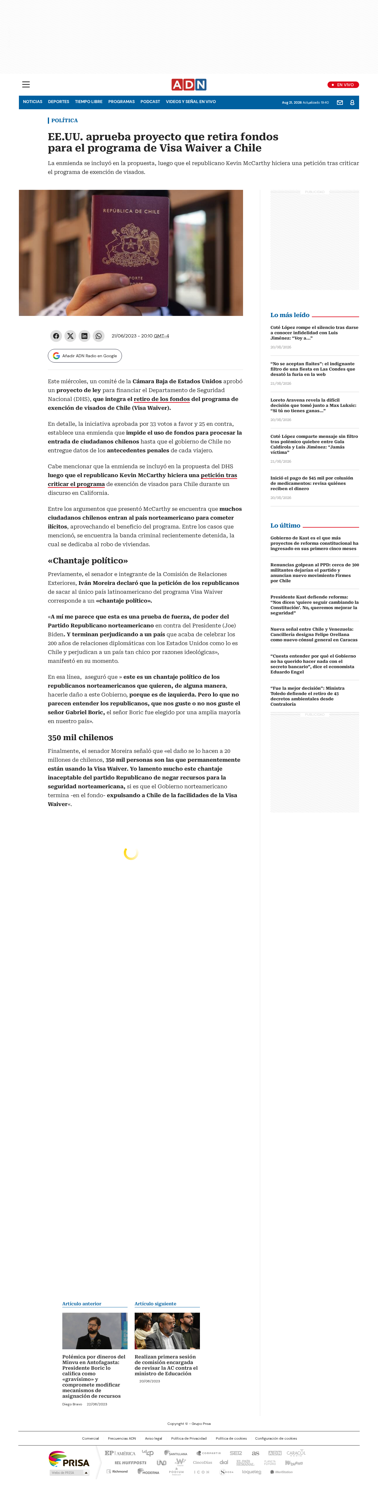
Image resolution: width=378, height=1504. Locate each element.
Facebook (56, 336)
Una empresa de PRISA (69, 1458)
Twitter (70, 336)
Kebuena (293, 1462)
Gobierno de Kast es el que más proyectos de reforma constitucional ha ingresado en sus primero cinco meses (315, 543)
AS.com (254, 1452)
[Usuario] (352, 102)
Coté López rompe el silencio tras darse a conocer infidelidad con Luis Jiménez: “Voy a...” (315, 332)
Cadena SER (234, 1452)
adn (274, 1452)
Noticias (32, 101)
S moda (225, 1470)
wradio (177, 1462)
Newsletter (340, 102)
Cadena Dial (222, 1462)
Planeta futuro (269, 1462)
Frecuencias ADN (122, 1438)
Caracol (295, 1452)
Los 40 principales (145, 1452)
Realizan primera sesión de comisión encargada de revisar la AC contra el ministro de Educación (166, 1365)
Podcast (150, 101)
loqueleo (251, 1470)
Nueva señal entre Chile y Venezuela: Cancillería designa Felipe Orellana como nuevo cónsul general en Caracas (314, 634)
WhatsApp (99, 336)
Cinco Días (200, 1462)
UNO (159, 1462)
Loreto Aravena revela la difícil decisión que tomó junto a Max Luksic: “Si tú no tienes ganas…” (313, 405)
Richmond (117, 1470)
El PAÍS (119, 1452)
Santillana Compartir (206, 1452)
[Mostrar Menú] (26, 84)
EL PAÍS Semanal (244, 1462)
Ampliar (231, 202)
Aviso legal (153, 1438)
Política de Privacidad (189, 1438)
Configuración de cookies (276, 1438)
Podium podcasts (174, 1470)
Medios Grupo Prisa (69, 1472)
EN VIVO (345, 84)
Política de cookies (231, 1438)
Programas (121, 101)
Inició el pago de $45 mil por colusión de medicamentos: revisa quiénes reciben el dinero (312, 483)
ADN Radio (189, 85)
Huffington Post (128, 1462)
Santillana (173, 1452)
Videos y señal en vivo (191, 101)
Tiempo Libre (88, 101)
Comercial (90, 1438)
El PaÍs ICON (200, 1470)
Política (64, 120)
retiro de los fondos (162, 399)
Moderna (147, 1470)
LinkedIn (84, 336)
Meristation (280, 1470)
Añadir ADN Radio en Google (89, 355)
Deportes (58, 101)
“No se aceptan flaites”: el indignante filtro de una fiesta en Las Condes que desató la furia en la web (313, 369)
